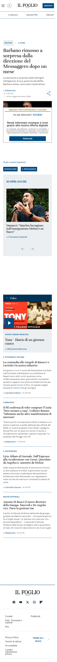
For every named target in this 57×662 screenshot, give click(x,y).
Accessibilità (11, 647)
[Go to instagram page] (34, 604)
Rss (7, 628)
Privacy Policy (12, 639)
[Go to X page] (27, 604)
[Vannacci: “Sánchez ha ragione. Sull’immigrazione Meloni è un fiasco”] (27, 204)
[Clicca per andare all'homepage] (27, 594)
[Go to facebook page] (14, 604)
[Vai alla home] (27, 5)
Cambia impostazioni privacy (11, 653)
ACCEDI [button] (37, 114)
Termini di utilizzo (13, 643)
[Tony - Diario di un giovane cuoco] (27, 317)
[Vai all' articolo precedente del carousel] (23, 251)
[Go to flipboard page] (41, 604)
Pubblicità (35, 618)
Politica (8, 43)
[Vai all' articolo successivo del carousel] (32, 251)
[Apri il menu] (3, 6)
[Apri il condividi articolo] (49, 93)
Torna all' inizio (38, 641)
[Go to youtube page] (20, 604)
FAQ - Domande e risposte (13, 623)
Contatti (8, 618)
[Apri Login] (9, 5)
